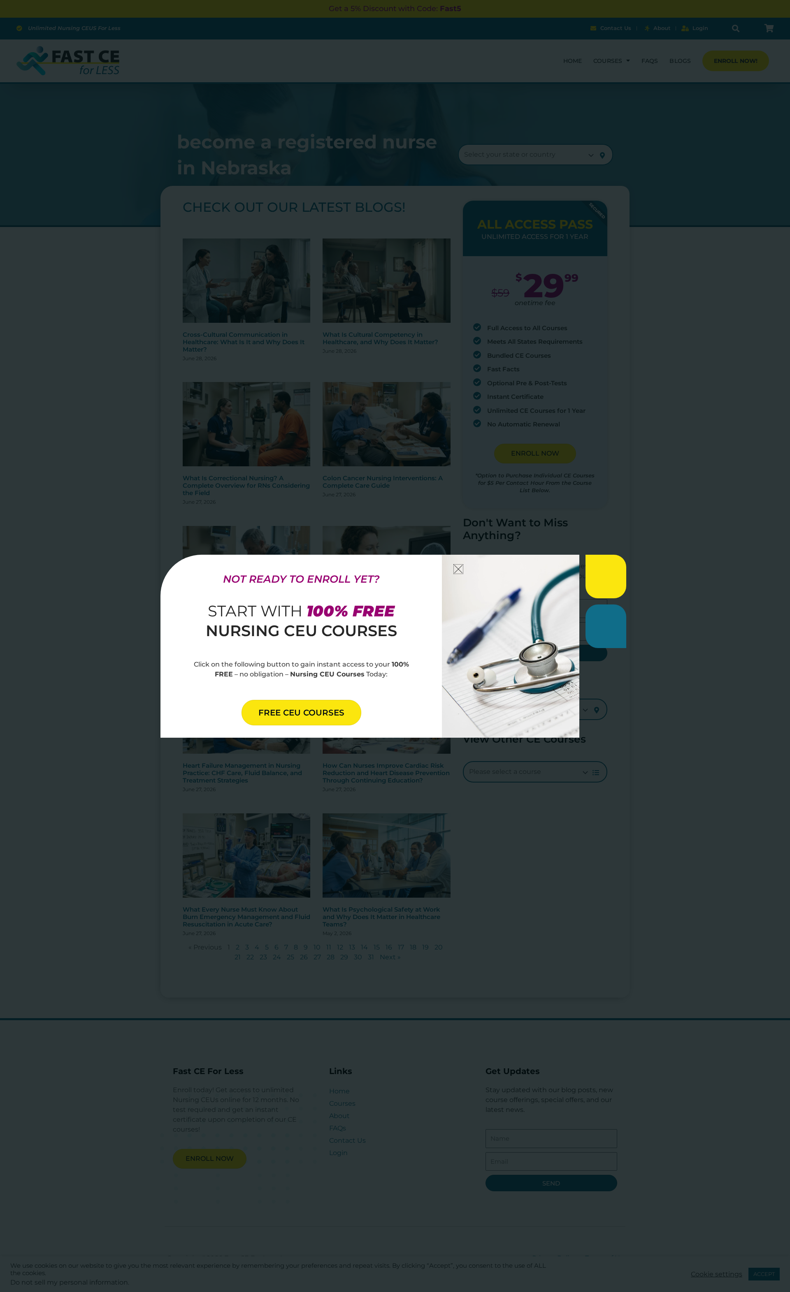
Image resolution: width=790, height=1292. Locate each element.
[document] (395, 646)
